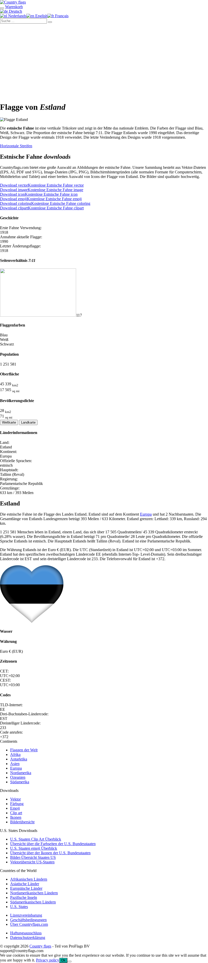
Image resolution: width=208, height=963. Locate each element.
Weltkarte (9, 422)
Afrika (15, 754)
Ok (63, 960)
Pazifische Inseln (23, 897)
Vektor (15, 799)
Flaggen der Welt (24, 750)
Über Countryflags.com (29, 924)
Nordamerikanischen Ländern (34, 893)
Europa (146, 514)
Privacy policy (47, 960)
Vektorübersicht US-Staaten (32, 862)
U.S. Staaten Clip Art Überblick (35, 839)
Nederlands (16, 16)
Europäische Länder (26, 888)
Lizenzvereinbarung (26, 915)
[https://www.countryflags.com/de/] (13, 2)
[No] (69, 961)
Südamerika (19, 782)
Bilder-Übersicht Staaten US (33, 857)
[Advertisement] (104, 61)
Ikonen (15, 817)
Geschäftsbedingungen (28, 920)
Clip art (16, 813)
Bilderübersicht (22, 822)
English (40, 16)
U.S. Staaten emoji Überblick (33, 848)
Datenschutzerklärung (27, 937)
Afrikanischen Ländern (28, 879)
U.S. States (19, 906)
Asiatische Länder (24, 884)
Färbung (17, 804)
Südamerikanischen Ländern (33, 902)
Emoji (15, 808)
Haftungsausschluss (26, 933)
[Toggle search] (2, 8)
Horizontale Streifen (16, 146)
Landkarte (28, 422)
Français (61, 16)
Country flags (40, 946)
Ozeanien (17, 777)
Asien (15, 763)
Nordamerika (20, 773)
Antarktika (18, 759)
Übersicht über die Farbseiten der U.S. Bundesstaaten (53, 844)
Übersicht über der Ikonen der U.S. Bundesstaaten (50, 853)
